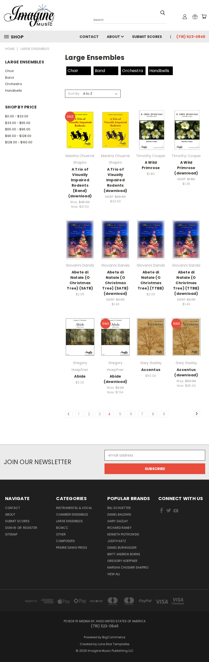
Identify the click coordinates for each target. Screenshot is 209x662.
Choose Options (151, 341)
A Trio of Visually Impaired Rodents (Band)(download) (80, 183)
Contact (89, 36)
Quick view (80, 124)
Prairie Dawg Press (71, 547)
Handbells (13, 90)
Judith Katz (116, 541)
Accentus (150, 369)
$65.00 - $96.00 (17, 129)
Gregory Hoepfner (122, 561)
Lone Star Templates (113, 644)
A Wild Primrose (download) (186, 168)
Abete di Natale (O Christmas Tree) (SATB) (80, 280)
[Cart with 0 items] (203, 16)
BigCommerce (113, 637)
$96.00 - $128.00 (18, 135)
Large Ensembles (69, 521)
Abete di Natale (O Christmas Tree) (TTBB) (151, 280)
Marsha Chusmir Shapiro (127, 567)
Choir (9, 70)
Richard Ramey (119, 528)
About (114, 36)
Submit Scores (147, 36)
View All (113, 574)
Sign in (11, 528)
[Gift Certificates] (195, 16)
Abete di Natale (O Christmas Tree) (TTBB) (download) (186, 283)
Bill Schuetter (119, 508)
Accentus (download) (186, 372)
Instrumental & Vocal (74, 508)
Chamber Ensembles (72, 514)
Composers (65, 541)
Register (30, 528)
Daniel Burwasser (122, 547)
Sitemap (11, 534)
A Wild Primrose (151, 165)
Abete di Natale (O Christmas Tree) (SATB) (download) (115, 283)
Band (9, 77)
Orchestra (13, 83)
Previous (201, 646)
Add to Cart (80, 134)
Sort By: (74, 93)
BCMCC (62, 528)
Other (61, 534)
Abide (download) (115, 379)
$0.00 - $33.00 (16, 116)
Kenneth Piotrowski (123, 534)
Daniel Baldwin (119, 514)
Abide (80, 376)
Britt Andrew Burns (123, 554)
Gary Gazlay (117, 521)
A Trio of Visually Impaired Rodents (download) (115, 180)
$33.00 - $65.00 (17, 122)
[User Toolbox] (184, 16)
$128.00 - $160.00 (18, 142)
